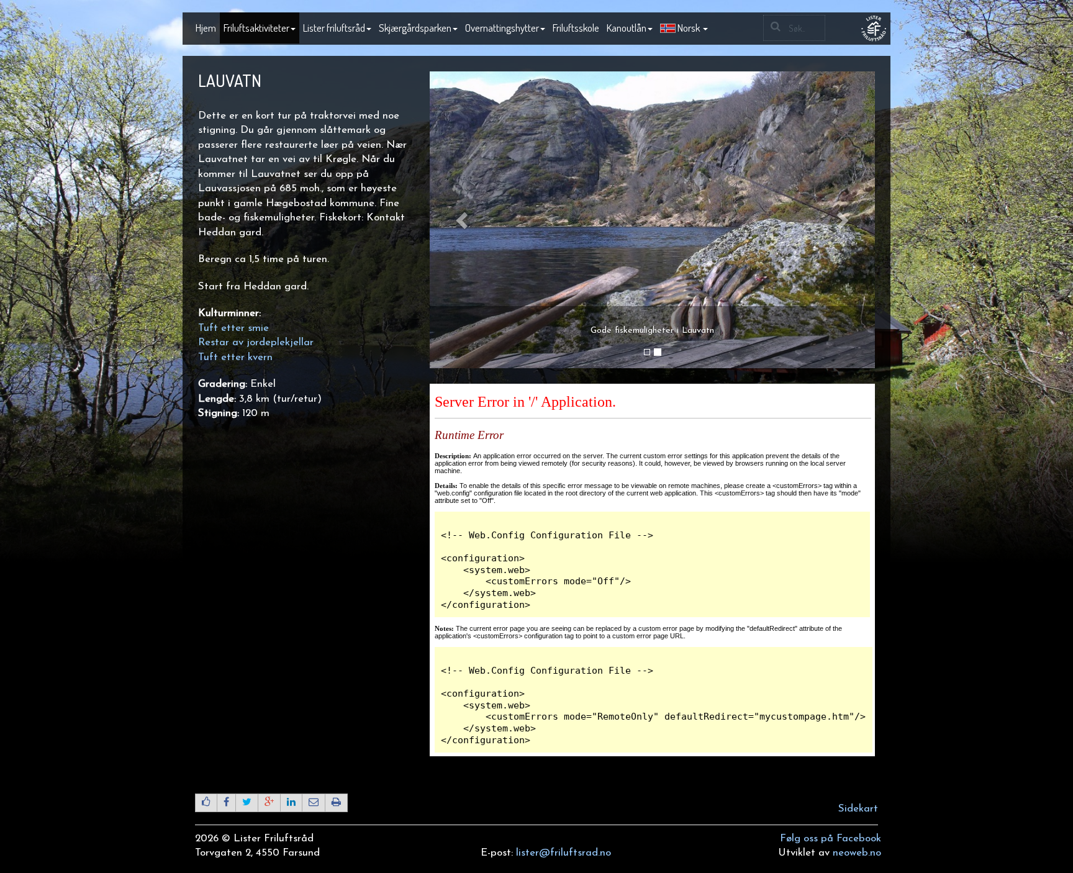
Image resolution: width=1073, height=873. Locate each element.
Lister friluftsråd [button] (334, 27)
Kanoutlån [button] (626, 27)
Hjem (206, 27)
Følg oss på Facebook (830, 838)
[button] (684, 28)
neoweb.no (857, 853)
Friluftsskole (576, 27)
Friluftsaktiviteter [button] (256, 27)
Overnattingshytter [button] (502, 27)
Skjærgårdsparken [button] (415, 27)
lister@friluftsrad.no (563, 853)
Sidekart (858, 808)
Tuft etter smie (233, 328)
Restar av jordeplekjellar (257, 342)
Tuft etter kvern (235, 357)
